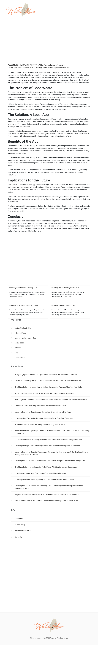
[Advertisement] (49, 44)
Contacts (18, 537)
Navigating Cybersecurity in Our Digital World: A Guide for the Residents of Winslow (46, 375)
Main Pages (19, 343)
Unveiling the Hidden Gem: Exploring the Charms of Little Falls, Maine (40, 473)
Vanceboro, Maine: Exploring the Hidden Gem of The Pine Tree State (40, 406)
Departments (20, 358)
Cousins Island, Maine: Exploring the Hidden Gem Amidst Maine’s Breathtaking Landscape (48, 439)
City (16, 353)
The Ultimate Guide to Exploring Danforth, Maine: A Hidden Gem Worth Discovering (46, 467)
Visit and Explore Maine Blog (25, 338)
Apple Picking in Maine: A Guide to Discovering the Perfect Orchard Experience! (44, 393)
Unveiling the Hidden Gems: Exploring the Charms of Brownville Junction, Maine (44, 479)
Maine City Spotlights (23, 328)
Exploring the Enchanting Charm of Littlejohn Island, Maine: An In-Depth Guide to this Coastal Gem (51, 399)
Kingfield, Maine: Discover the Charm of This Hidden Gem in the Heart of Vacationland (47, 494)
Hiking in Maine (20, 333)
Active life (18, 348)
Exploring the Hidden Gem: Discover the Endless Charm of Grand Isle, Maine (43, 412)
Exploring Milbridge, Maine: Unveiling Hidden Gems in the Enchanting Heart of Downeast (47, 446)
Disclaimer (19, 518)
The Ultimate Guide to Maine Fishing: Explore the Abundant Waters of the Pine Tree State (48, 387)
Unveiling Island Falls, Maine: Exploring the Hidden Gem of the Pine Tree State (44, 418)
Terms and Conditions (23, 531)
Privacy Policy (20, 525)
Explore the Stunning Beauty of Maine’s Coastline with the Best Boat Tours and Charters (48, 381)
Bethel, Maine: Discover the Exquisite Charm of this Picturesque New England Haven (46, 501)
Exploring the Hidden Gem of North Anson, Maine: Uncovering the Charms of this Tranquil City (50, 461)
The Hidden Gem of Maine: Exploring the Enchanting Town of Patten (40, 424)
